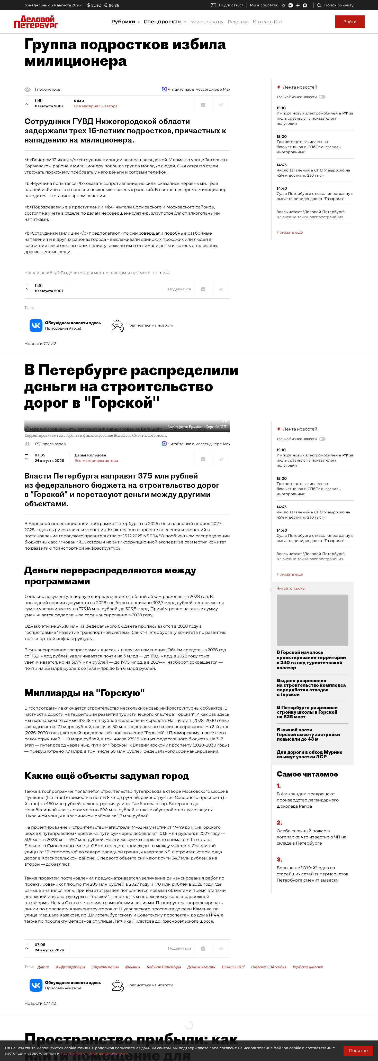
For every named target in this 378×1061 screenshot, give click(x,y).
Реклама (238, 22)
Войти (350, 21)
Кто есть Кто (267, 22)
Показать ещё (290, 232)
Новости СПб (233, 967)
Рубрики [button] (124, 21)
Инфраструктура (70, 967)
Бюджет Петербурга (164, 967)
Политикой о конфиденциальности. (95, 1053)
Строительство (105, 967)
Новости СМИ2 (40, 343)
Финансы (132, 967)
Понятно (358, 1050)
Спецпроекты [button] (163, 21)
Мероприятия (207, 22)
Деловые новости (201, 967)
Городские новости (308, 967)
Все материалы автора (96, 106)
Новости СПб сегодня (268, 967)
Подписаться (231, 5)
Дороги (43, 967)
